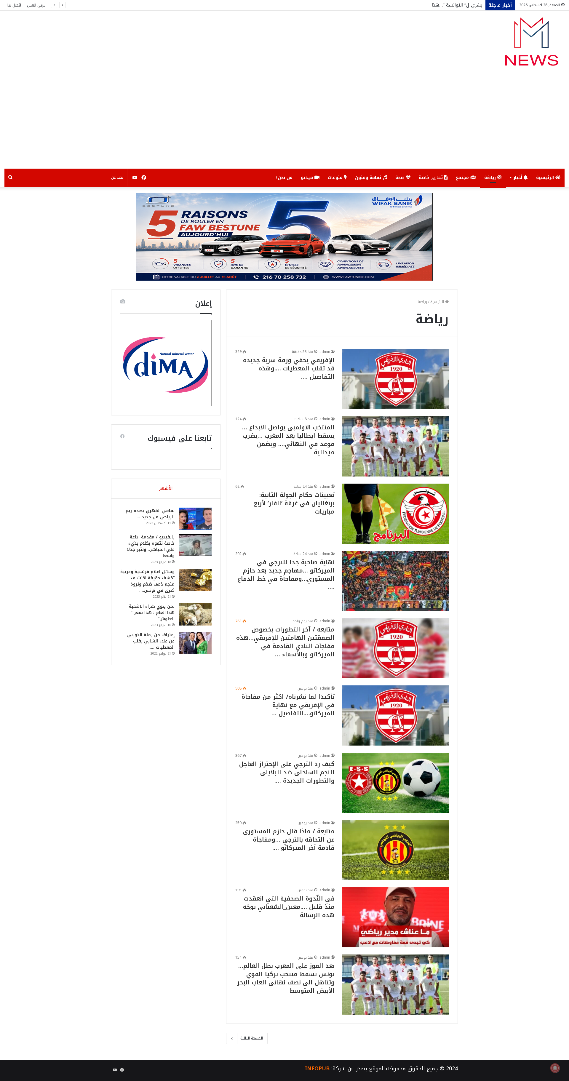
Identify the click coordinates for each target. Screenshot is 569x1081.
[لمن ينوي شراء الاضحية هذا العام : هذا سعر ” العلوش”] (195, 614)
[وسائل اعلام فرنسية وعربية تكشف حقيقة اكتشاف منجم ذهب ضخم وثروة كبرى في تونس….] (195, 580)
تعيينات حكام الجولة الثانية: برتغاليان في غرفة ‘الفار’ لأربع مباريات (294, 503)
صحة (400, 177)
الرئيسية (545, 177)
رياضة (490, 177)
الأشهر (166, 488)
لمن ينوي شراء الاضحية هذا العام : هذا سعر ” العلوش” (152, 612)
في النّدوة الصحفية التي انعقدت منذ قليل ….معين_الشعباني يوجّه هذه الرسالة (289, 907)
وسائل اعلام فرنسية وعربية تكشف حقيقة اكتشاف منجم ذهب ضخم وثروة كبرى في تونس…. (147, 581)
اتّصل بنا (14, 5)
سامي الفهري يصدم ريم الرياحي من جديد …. (150, 514)
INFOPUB (317, 1069)
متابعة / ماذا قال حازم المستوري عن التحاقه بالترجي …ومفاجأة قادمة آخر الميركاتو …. (289, 839)
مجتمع (463, 177)
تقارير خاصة (431, 177)
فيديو (307, 177)
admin (324, 351)
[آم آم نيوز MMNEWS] (531, 44)
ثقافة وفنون (369, 177)
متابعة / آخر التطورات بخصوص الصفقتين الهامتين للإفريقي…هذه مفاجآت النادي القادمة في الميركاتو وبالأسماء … (285, 642)
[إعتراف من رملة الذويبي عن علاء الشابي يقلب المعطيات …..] (195, 643)
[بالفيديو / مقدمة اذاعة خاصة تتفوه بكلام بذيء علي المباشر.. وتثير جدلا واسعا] (195, 545)
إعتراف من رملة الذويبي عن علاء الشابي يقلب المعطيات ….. (151, 641)
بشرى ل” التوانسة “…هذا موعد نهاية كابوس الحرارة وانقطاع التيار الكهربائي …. (401, 5)
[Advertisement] (284, 124)
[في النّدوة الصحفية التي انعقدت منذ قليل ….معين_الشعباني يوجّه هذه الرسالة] (395, 917)
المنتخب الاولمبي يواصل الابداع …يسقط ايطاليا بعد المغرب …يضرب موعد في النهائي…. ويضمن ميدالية (288, 440)
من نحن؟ (284, 177)
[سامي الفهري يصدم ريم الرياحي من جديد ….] (195, 519)
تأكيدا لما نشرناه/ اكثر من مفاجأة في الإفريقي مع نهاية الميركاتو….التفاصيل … (288, 705)
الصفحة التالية (251, 1038)
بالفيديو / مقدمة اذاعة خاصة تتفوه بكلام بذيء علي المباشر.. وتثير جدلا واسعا (151, 546)
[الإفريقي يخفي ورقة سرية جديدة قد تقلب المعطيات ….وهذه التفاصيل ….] (395, 379)
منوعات (336, 177)
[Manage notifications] (555, 1068)
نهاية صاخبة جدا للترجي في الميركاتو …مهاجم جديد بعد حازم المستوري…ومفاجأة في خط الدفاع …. (286, 575)
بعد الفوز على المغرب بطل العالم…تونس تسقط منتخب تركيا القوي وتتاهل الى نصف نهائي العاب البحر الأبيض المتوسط (286, 978)
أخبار (518, 177)
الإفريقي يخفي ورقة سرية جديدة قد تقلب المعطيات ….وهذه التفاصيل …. (289, 368)
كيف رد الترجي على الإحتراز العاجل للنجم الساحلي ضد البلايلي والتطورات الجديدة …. (287, 772)
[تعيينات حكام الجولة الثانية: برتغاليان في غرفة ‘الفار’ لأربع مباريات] (395, 514)
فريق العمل (36, 5)
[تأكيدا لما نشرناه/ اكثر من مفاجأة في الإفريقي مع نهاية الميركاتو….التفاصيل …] (395, 715)
